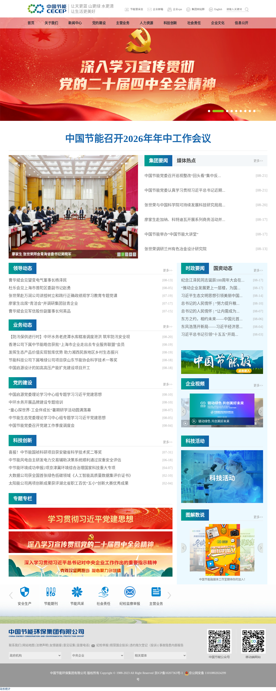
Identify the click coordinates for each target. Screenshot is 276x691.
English (218, 9)
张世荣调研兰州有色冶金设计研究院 (175, 249)
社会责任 (77, 603)
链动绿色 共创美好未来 (213, 421)
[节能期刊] (24, 591)
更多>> (258, 160)
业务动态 (22, 325)
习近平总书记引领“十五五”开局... (209, 334)
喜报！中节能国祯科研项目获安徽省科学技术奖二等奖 (55, 452)
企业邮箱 (158, 9)
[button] (209, 111)
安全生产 (153, 592)
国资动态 (222, 268)
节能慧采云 (136, 9)
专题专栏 (22, 498)
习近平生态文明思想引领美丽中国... (212, 296)
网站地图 (28, 645)
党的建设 (22, 382)
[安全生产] (152, 586)
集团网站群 (198, 9)
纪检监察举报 (103, 603)
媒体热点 (186, 160)
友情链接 (56, 645)
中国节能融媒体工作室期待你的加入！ (223, 579)
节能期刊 (24, 603)
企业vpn (177, 9)
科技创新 (22, 440)
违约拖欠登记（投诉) (144, 645)
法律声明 (42, 645)
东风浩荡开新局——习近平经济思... (212, 327)
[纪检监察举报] (103, 591)
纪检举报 (102, 645)
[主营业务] (129, 591)
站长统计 (5, 689)
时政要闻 (195, 268)
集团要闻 (158, 160)
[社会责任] (77, 591)
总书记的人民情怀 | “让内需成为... (210, 311)
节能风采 (51, 603)
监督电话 (83, 645)
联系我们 (15, 645)
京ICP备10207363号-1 (168, 673)
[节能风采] (51, 591)
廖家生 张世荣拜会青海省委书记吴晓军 (41, 254)
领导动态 (22, 268)
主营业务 (130, 603)
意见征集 (69, 645)
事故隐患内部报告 (171, 645)
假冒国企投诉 (119, 645)
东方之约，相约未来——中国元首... (212, 319)
